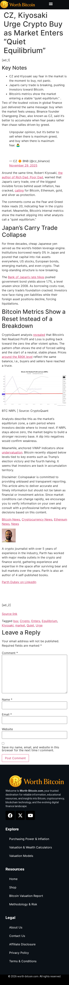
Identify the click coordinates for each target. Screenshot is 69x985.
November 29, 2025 (23, 165)
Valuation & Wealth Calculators (30, 847)
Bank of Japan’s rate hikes (26, 277)
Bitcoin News (11, 519)
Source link (9, 614)
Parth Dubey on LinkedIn (19, 582)
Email (7, 714)
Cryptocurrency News (37, 519)
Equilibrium (49, 621)
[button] (51, 4)
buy (15, 621)
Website (7, 729)
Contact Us (17, 936)
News (15, 524)
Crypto (25, 621)
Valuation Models (21, 856)
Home (13, 879)
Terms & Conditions (22, 961)
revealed (39, 335)
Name (7, 699)
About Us (15, 927)
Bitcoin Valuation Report (26, 896)
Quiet (30, 625)
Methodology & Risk (23, 904)
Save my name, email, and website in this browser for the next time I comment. (30, 749)
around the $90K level (17, 357)
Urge (39, 625)
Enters (35, 621)
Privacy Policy (19, 953)
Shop (12, 887)
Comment (10, 652)
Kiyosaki (8, 625)
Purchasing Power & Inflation (29, 839)
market (20, 625)
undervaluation (12, 452)
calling (19, 190)
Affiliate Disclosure (22, 944)
